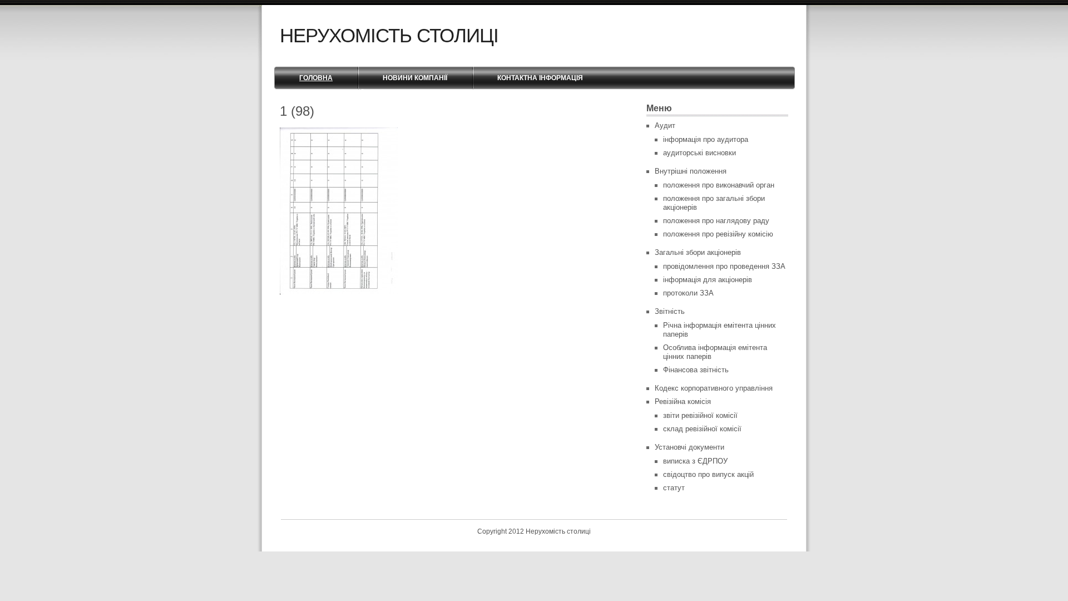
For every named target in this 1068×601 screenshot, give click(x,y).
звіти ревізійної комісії (700, 415)
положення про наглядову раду (716, 220)
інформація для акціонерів (707, 279)
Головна (316, 78)
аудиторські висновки (699, 153)
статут (674, 488)
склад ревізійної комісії (702, 429)
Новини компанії (415, 78)
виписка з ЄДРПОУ (695, 461)
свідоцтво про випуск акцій (708, 474)
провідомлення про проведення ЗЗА (724, 266)
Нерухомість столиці (389, 35)
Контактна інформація (540, 78)
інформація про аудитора (705, 139)
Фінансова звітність (696, 370)
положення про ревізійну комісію (718, 234)
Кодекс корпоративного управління (714, 388)
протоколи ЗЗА (688, 293)
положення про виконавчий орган (718, 185)
